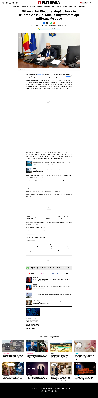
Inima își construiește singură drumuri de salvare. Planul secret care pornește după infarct (51, 280)
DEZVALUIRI (16, 6)
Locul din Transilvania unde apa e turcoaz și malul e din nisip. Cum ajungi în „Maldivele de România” (60, 356)
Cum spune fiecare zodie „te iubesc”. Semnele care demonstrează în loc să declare (37, 379)
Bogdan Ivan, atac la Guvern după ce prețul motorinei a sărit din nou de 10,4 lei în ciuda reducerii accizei (37, 356)
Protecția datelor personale (45, 388)
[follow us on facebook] (55, 274)
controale (68, 76)
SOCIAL (53, 6)
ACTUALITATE (24, 6)
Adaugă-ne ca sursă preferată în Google (50, 28)
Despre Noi (57, 388)
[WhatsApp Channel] (17, 3)
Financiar (39, 6)
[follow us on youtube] (31, 274)
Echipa (70, 388)
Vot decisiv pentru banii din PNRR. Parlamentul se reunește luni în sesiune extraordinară (84, 379)
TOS (27, 388)
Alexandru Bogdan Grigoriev (50, 25)
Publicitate (64, 388)
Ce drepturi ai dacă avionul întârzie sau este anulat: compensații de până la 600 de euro (51, 170)
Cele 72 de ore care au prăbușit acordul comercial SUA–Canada (52, 294)
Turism (52, 353)
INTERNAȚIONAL (73, 6)
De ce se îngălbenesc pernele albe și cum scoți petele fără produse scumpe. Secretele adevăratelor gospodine (84, 357)
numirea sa (40, 74)
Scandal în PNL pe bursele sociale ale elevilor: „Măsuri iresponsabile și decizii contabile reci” (52, 287)
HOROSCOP (29, 375)
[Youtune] (13, 3)
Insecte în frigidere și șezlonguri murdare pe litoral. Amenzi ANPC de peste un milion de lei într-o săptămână (51, 163)
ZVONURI (65, 6)
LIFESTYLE (82, 6)
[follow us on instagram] (43, 274)
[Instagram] (7, 3)
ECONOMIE (47, 6)
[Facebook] (3, 3)
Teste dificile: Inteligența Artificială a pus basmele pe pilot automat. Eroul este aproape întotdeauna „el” (13, 379)
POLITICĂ (32, 6)
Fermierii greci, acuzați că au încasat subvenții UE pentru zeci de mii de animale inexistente (52, 302)
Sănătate (35, 277)
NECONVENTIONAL (54, 375)
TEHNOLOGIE (5, 375)
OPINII (59, 6)
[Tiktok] (10, 3)
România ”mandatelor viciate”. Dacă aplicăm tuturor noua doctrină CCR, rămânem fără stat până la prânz (61, 379)
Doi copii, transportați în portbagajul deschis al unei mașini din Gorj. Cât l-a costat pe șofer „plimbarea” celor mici (13, 357)
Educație (35, 284)
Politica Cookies (33, 388)
